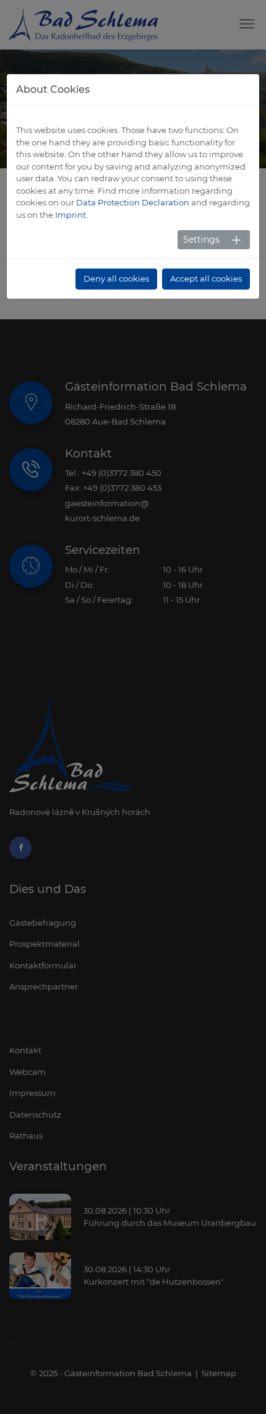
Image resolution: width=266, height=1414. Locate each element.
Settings (201, 239)
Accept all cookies (206, 278)
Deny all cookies (116, 278)
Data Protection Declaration (132, 202)
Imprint (70, 215)
